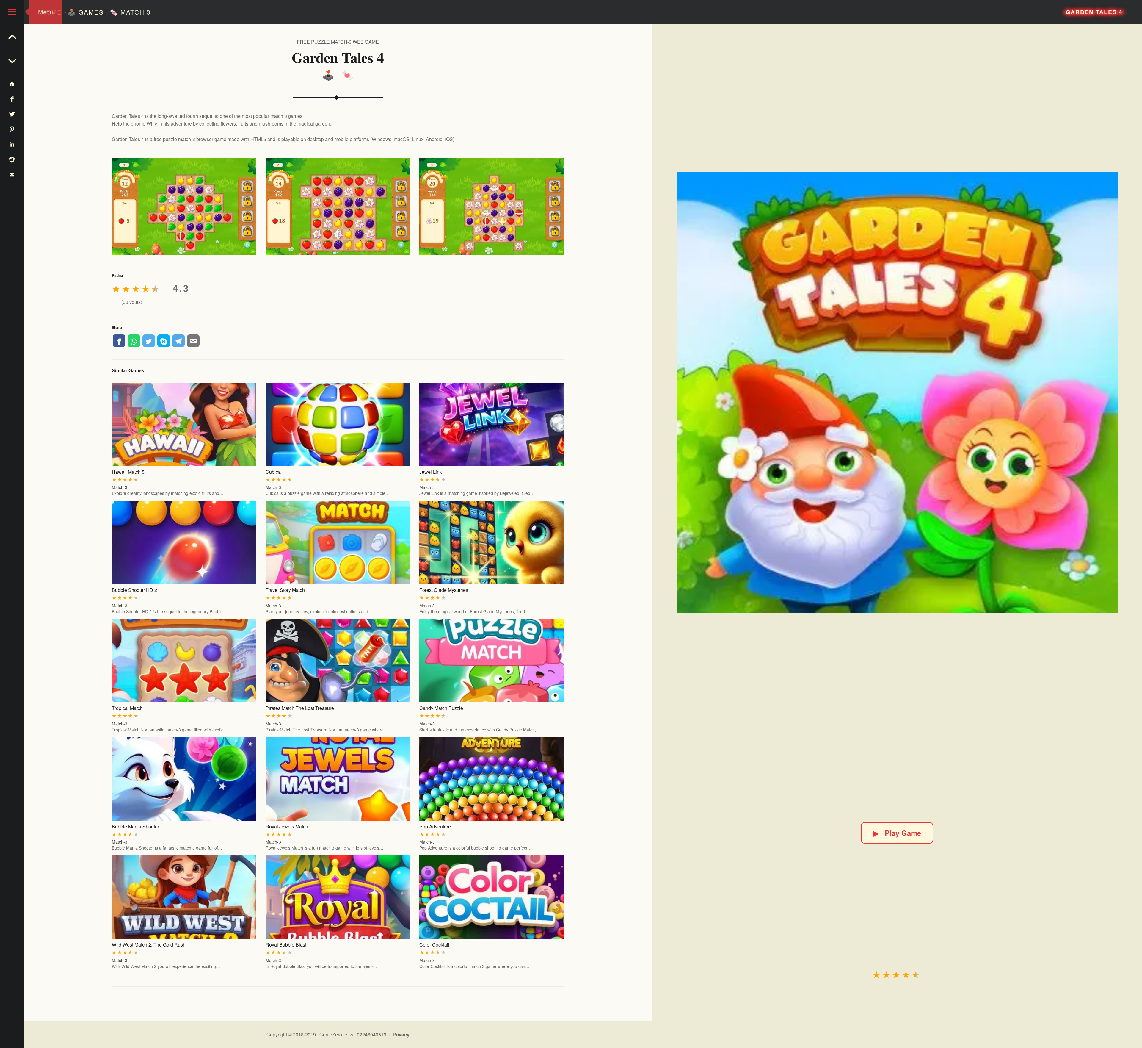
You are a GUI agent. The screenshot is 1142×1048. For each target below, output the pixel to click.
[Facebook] (119, 340)
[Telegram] (178, 340)
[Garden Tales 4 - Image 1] (184, 206)
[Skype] (163, 340)
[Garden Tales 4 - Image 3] (491, 206)
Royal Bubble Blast (286, 944)
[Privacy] (12, 159)
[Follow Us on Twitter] (12, 114)
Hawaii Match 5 (128, 471)
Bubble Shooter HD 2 (134, 589)
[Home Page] (12, 83)
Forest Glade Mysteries (443, 589)
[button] (12, 12)
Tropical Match (127, 708)
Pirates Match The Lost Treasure (300, 708)
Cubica (273, 471)
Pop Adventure (435, 826)
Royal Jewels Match (287, 826)
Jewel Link (430, 471)
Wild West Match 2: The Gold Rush (149, 944)
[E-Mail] (193, 340)
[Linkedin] (12, 144)
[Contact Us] (12, 174)
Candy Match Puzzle (441, 708)
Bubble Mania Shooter (135, 826)
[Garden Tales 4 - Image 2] (338, 206)
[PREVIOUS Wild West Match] (12, 59)
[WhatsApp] (134, 340)
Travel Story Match (285, 589)
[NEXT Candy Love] (12, 36)
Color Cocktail (434, 944)
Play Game (897, 833)
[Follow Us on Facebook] (12, 99)
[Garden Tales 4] (897, 392)
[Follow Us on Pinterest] (12, 129)
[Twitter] (148, 340)
